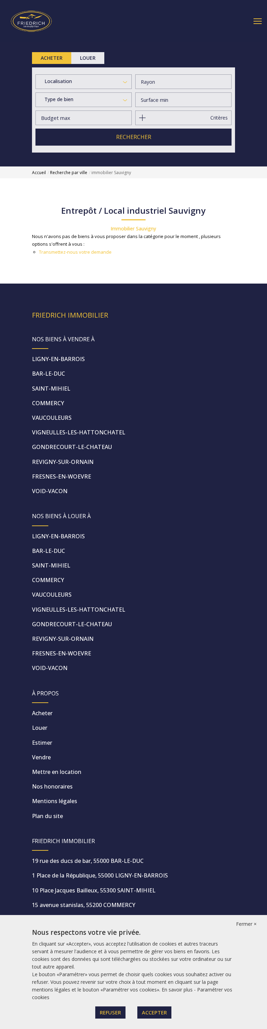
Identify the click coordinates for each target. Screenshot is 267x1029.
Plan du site (47, 816)
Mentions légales (54, 801)
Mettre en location (56, 772)
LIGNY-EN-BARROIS (58, 359)
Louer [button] (88, 58)
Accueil (39, 172)
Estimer (42, 742)
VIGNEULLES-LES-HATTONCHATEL (78, 432)
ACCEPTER (154, 1012)
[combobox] (83, 82)
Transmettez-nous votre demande (75, 252)
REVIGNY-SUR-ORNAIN (63, 462)
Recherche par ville (68, 172)
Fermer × (246, 924)
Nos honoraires (52, 786)
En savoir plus (178, 989)
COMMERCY (48, 403)
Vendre (41, 757)
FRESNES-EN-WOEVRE (61, 476)
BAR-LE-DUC (48, 373)
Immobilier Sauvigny (133, 228)
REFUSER (110, 1012)
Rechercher (133, 137)
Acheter (42, 713)
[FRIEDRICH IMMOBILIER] (31, 20)
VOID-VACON (49, 491)
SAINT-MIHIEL (51, 388)
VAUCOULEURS (52, 418)
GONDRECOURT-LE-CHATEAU (72, 447)
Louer (39, 728)
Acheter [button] (52, 58)
